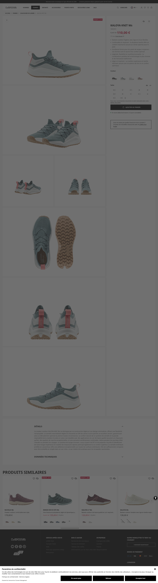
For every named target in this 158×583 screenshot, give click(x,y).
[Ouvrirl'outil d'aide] (155, 498)
